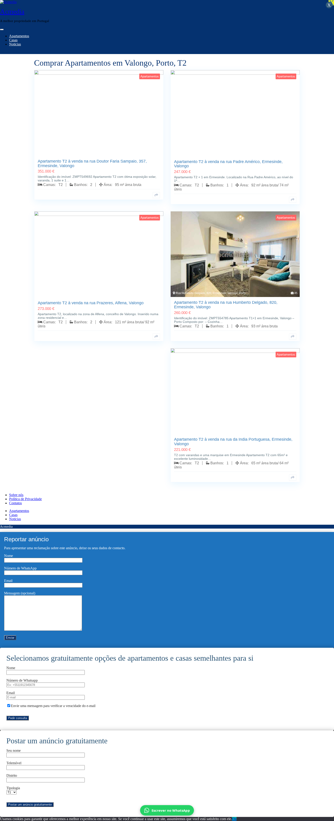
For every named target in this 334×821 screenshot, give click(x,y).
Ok (234, 819)
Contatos (15, 503)
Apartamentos (19, 36)
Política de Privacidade (25, 499)
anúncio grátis (10, 52)
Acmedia (12, 11)
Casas (13, 40)
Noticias (15, 44)
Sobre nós (16, 495)
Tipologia (13, 788)
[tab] (2, 29)
